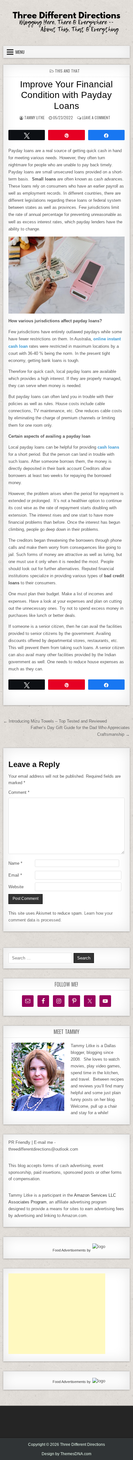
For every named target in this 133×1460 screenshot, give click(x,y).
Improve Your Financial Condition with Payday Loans (66, 95)
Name (15, 863)
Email (15, 875)
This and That (67, 70)
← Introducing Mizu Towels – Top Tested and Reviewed (55, 721)
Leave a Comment (96, 117)
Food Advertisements (69, 1250)
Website (16, 886)
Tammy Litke (34, 117)
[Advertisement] (56, 1313)
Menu (20, 52)
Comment (18, 792)
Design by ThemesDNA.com (66, 1454)
